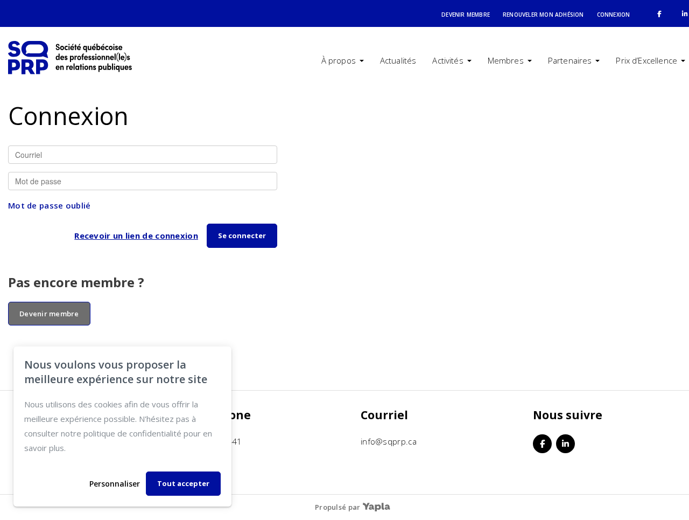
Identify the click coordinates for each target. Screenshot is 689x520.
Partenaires (570, 60)
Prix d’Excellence (646, 60)
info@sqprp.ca (389, 441)
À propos (338, 60)
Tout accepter (183, 483)
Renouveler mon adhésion (543, 14)
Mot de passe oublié (49, 205)
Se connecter (242, 235)
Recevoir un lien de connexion (136, 235)
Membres (506, 60)
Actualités (398, 60)
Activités (447, 60)
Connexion (613, 14)
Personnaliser (114, 484)
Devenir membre (465, 14)
